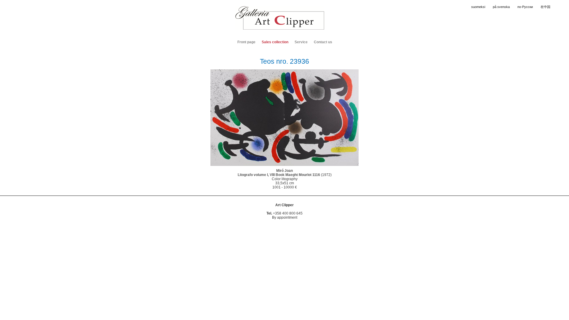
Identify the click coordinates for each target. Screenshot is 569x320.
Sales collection (275, 42)
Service (301, 42)
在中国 (545, 7)
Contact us (323, 42)
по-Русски (525, 7)
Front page (246, 42)
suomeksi (478, 7)
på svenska (501, 7)
